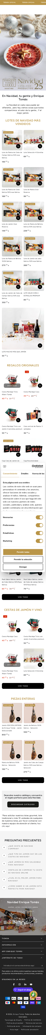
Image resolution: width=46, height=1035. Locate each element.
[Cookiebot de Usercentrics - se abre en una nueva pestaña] (32, 466)
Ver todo (23, 597)
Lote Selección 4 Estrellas (33, 152)
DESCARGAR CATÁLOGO (23, 804)
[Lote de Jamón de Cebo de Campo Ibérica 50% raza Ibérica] (12, 281)
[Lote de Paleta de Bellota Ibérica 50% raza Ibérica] (34, 212)
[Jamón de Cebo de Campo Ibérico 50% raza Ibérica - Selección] (34, 750)
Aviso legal (14, 1029)
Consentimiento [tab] (10, 473)
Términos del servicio (34, 1023)
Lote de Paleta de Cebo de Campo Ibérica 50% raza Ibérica (12, 155)
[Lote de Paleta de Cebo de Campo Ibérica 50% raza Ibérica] (12, 140)
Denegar (23, 567)
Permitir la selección (23, 559)
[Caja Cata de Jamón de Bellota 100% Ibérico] (12, 448)
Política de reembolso (32, 1020)
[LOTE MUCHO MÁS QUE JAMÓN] (23, 329)
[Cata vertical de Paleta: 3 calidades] (34, 414)
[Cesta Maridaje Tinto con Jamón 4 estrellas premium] (12, 414)
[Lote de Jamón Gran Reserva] (12, 212)
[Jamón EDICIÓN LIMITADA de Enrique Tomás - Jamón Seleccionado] (12, 713)
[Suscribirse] (42, 965)
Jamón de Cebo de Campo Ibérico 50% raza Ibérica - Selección (34, 765)
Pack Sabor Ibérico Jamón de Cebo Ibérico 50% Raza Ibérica (12, 582)
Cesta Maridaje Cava (31, 392)
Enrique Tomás (18, 1014)
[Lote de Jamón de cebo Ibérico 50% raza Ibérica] (34, 246)
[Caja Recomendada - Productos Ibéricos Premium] (34, 448)
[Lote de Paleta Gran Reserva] (34, 177)
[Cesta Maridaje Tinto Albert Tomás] (12, 379)
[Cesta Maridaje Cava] (34, 379)
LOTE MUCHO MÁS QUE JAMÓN (14, 352)
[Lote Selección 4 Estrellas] (34, 140)
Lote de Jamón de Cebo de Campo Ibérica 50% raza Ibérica (12, 295)
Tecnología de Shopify (13, 1020)
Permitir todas (23, 552)
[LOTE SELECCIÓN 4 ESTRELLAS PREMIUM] (34, 281)
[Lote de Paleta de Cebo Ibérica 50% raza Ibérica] (12, 177)
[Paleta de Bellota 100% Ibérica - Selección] (12, 750)
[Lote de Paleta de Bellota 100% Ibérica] (12, 246)
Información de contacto (32, 1026)
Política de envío (13, 1026)
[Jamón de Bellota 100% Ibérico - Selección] (34, 713)
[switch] (39, 525)
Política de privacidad (15, 1023)
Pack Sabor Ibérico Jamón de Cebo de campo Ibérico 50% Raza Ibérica (33, 582)
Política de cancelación (30, 1029)
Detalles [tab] (24, 473)
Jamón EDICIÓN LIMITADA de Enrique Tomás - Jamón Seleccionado (12, 728)
